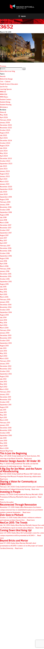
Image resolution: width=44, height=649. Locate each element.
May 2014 (3, 322)
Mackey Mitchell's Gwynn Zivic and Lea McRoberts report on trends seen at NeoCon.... (22, 525)
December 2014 (5, 304)
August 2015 (4, 284)
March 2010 (4, 448)
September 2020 (6, 189)
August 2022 (4, 174)
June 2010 (3, 440)
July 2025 (3, 135)
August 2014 (4, 315)
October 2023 (5, 161)
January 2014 (4, 333)
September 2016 (6, 256)
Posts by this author (7, 502)
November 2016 (5, 251)
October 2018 (5, 210)
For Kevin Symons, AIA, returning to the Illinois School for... (20, 455)
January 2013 (4, 363)
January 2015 (4, 302)
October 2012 (5, 371)
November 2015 (5, 276)
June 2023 (3, 169)
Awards (3, 76)
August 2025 (4, 133)
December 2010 (5, 428)
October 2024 (5, 143)
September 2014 (6, 312)
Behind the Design (6, 79)
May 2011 (3, 415)
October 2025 (5, 130)
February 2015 (5, 299)
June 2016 (3, 261)
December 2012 (5, 366)
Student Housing (5, 104)
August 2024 (4, 145)
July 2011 (3, 410)
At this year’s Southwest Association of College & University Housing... (22, 485)
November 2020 (6, 187)
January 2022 (5, 176)
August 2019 (4, 199)
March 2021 (4, 181)
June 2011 (3, 412)
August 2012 (4, 376)
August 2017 (4, 235)
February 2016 (5, 269)
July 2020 (3, 192)
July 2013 (3, 348)
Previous (3, 66)
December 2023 (6, 158)
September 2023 (6, 163)
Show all (3, 112)
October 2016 (5, 253)
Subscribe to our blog (7, 71)
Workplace (4, 107)
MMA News (4, 97)
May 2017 (3, 240)
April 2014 (3, 325)
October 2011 (4, 402)
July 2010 (3, 438)
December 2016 (5, 248)
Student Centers (5, 99)
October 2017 (5, 230)
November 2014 (5, 307)
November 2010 (5, 430)
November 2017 (5, 228)
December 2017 (5, 225)
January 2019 (4, 204)
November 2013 (5, 338)
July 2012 (3, 379)
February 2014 (5, 330)
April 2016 (3, 263)
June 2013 (3, 351)
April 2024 (4, 156)
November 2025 (6, 128)
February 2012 (5, 392)
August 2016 (4, 258)
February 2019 (5, 202)
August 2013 (4, 346)
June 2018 (3, 220)
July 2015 (3, 287)
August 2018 (4, 215)
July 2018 (3, 217)
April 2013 (3, 356)
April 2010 (3, 446)
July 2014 (3, 317)
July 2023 (3, 166)
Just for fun (3, 86)
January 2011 (4, 425)
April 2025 (4, 138)
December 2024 (6, 140)
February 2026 (5, 120)
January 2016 (4, 271)
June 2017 (3, 238)
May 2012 (3, 384)
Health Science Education (9, 84)
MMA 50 (3, 92)
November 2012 (5, 369)
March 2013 (4, 358)
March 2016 (4, 266)
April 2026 (4, 117)
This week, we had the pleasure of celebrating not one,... (20, 463)
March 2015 (4, 297)
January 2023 (5, 171)
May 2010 (3, 443)
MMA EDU (3, 94)
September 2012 (6, 374)
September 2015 (6, 281)
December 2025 (6, 125)
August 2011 (4, 407)
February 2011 (5, 422)
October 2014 (5, 310)
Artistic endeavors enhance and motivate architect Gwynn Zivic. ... (20, 517)
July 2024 (3, 148)
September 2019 (6, 197)
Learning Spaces (6, 89)
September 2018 (6, 212)
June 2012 (3, 381)
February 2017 (5, 246)
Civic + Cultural (5, 81)
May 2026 (3, 115)
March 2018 (4, 222)
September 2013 (6, 343)
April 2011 (3, 417)
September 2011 (5, 405)
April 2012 (3, 387)
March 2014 (4, 328)
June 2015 (3, 289)
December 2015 (5, 274)
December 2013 (5, 335)
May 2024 (3, 153)
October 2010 (5, 433)
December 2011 (5, 397)
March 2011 (4, 420)
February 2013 (5, 361)
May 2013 (3, 353)
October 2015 (5, 279)
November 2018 (5, 207)
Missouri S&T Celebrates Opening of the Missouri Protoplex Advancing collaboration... (21, 473)
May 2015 (3, 292)
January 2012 (4, 394)
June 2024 (3, 151)
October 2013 (5, 340)
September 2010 (6, 435)
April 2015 (3, 294)
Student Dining (5, 102)
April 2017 (3, 243)
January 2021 (4, 184)
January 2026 (5, 122)
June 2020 (4, 194)
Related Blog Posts (6, 451)
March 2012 (4, 389)
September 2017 (6, 233)
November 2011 (5, 399)
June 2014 (3, 320)
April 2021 (3, 179)
